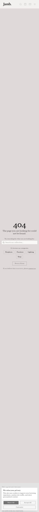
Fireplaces (8, 252)
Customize (19, 507)
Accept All (27, 502)
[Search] (20, 4)
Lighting (31, 252)
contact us (32, 268)
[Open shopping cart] (25, 4)
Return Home (19, 263)
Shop (19, 257)
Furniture (20, 252)
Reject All (11, 502)
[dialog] (19, 499)
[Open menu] (35, 4)
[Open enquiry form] (30, 4)
